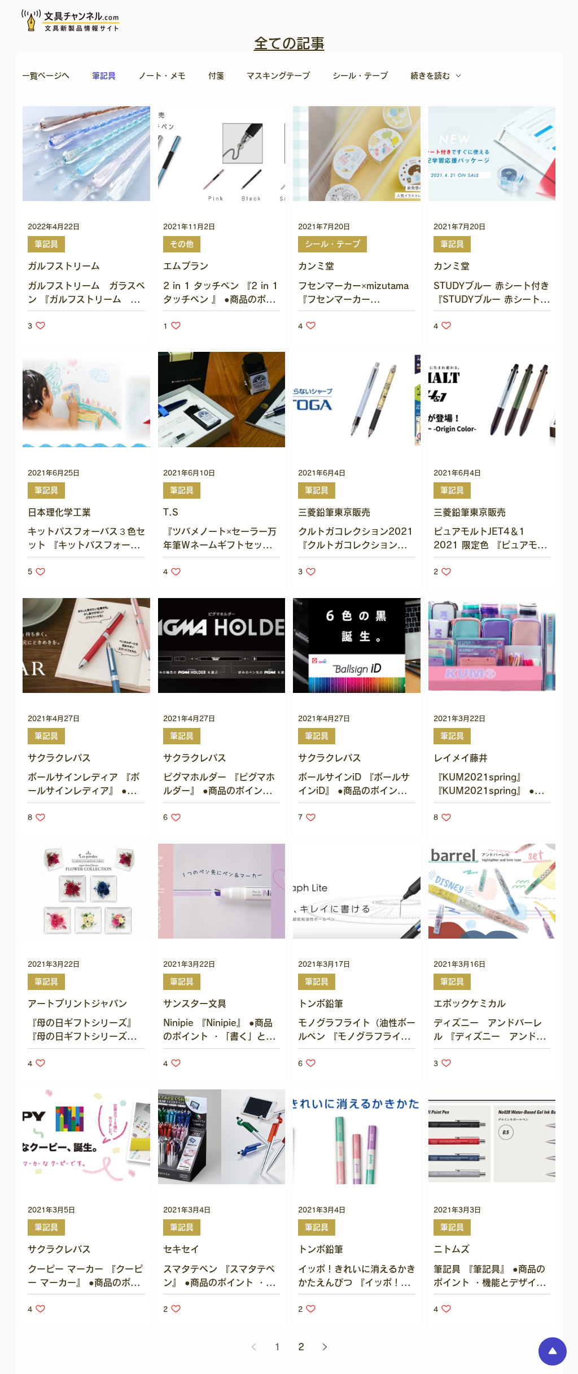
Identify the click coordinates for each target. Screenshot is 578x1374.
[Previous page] (253, 1347)
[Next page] (324, 1347)
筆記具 (104, 76)
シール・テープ (360, 76)
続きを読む (430, 76)
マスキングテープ (278, 76)
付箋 (216, 76)
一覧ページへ (45, 76)
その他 (182, 244)
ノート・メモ (162, 76)
